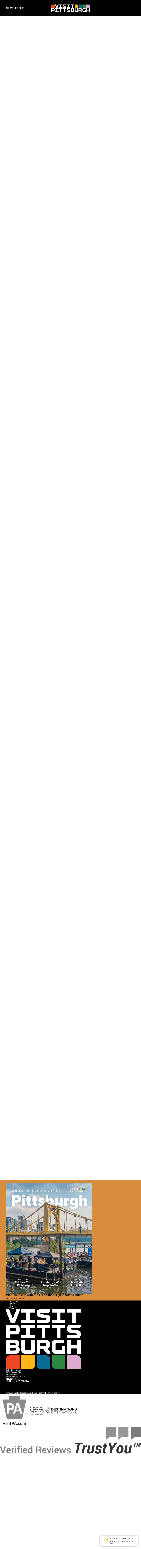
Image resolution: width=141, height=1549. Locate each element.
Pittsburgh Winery (19, 593)
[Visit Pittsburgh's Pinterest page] (10, 1390)
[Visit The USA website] (36, 1410)
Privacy (12, 1304)
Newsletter (15, 8)
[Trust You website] (70, 1440)
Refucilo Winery (17, 194)
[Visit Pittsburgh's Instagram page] (10, 1385)
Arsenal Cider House (21, 330)
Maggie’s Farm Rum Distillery (27, 462)
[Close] (7, 1181)
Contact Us (14, 1301)
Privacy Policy (53, 1393)
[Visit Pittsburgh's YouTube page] (10, 1388)
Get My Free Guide (15, 1298)
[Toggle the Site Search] (126, 8)
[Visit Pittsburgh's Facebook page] (10, 1383)
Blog (11, 1306)
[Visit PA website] (14, 1410)
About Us (13, 1308)
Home (13, 28)
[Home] (70, 8)
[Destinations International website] (61, 1410)
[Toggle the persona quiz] (29, 8)
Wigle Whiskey (16, 60)
